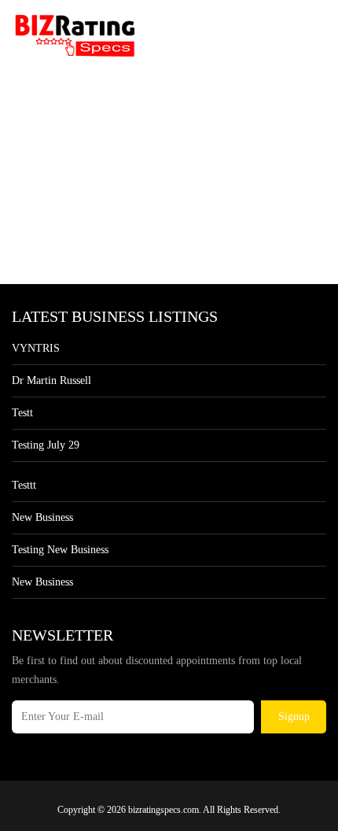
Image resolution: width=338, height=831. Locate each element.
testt (22, 413)
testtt (24, 485)
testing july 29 (45, 445)
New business (42, 517)
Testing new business (60, 550)
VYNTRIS (36, 348)
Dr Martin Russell (51, 380)
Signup (294, 716)
